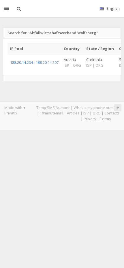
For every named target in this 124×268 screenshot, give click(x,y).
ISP (86, 113)
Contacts (112, 113)
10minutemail (51, 113)
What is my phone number (97, 107)
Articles (73, 113)
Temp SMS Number (53, 107)
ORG (97, 113)
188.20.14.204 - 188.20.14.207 (34, 62)
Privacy (90, 118)
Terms (105, 118)
